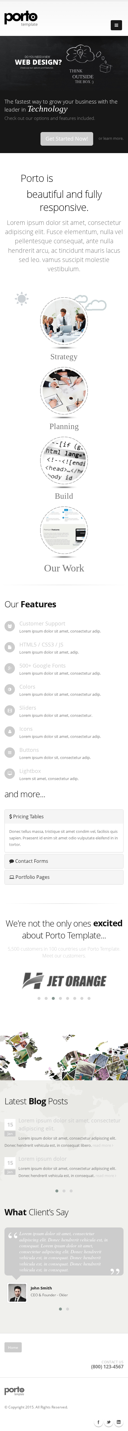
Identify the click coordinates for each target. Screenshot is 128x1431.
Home (13, 1347)
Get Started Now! (67, 138)
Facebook (98, 1422)
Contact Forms (31, 861)
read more (102, 1145)
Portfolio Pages (32, 877)
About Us (60, 1347)
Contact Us (106, 1347)
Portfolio (82, 1347)
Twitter (108, 1422)
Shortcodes (35, 1347)
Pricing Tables (28, 816)
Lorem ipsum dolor (42, 1158)
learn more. (113, 138)
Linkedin (118, 1422)
